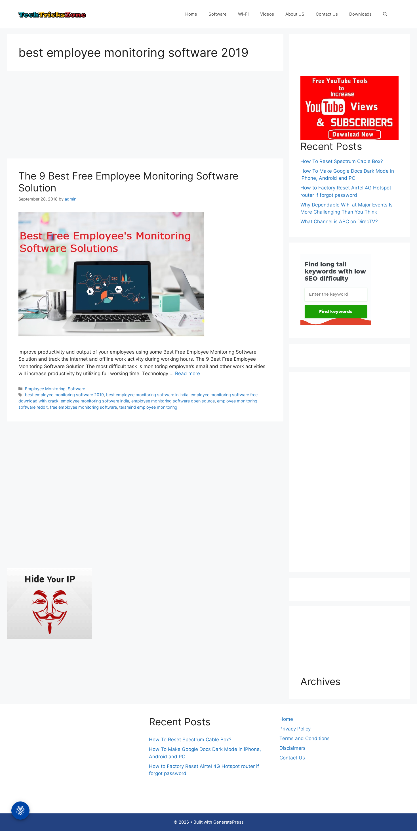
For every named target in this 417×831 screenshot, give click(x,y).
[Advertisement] (145, 116)
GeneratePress (228, 822)
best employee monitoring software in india (147, 394)
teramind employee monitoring (148, 407)
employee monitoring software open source (173, 400)
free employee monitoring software (83, 407)
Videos (267, 14)
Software (217, 14)
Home (191, 14)
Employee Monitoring (45, 388)
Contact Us (327, 14)
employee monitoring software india (95, 400)
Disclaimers (292, 748)
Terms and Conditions (304, 738)
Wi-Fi (243, 14)
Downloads (360, 14)
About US (294, 14)
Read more (187, 373)
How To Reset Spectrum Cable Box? (341, 161)
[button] (385, 14)
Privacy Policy (295, 729)
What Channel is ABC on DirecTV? (339, 221)
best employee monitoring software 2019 (64, 394)
